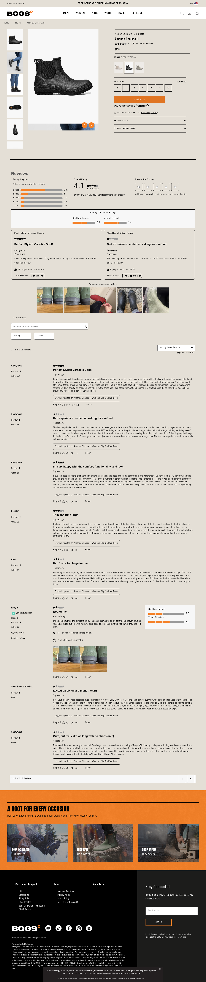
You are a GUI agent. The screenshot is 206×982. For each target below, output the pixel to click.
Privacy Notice (83, 973)
